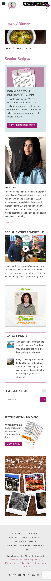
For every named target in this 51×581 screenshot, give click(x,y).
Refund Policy (39, 563)
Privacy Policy (27, 559)
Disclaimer (13, 559)
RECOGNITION (38, 545)
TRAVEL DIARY (36, 537)
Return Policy (19, 563)
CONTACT (25, 549)
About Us (26, 566)
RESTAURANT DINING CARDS (18, 545)
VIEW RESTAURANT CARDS (22, 125)
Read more (10, 222)
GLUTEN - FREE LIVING (18, 537)
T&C (29, 563)
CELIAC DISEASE (32, 533)
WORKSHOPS (20, 541)
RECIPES (32, 541)
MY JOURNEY (17, 533)
